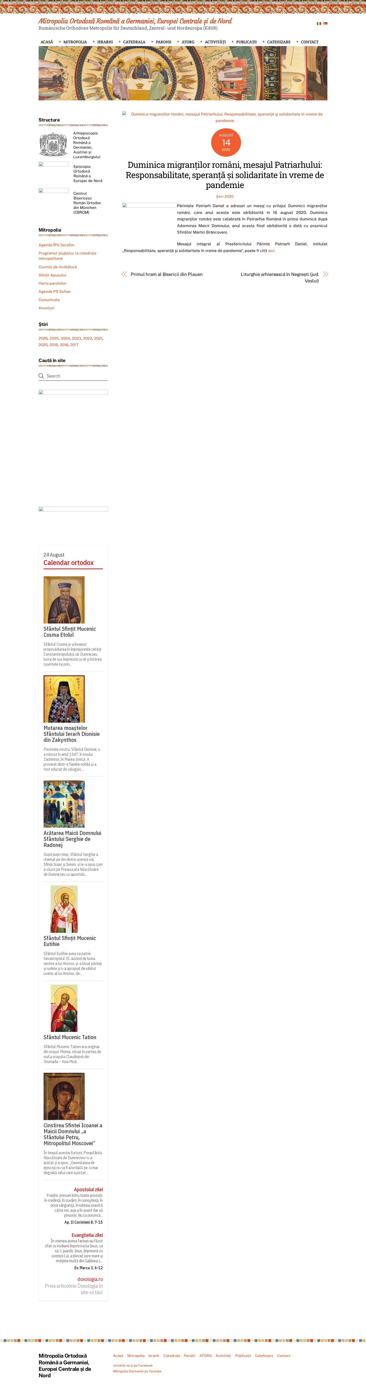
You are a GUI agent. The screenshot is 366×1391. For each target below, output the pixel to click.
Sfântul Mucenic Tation (70, 1037)
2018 (64, 345)
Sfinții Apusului (52, 275)
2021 (98, 338)
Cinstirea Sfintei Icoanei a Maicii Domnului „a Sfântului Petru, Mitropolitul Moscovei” (73, 1134)
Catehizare (279, 42)
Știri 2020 (225, 196)
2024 (65, 338)
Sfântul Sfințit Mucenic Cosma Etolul (70, 632)
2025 (54, 338)
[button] (46, 73)
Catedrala (134, 42)
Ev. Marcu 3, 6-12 (88, 1267)
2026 (43, 338)
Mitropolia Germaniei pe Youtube (137, 1371)
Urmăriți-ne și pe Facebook (133, 1365)
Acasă (47, 42)
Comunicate (49, 300)
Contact (309, 42)
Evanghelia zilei (87, 1235)
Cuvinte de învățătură (58, 267)
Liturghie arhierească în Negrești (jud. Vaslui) (280, 277)
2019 (54, 345)
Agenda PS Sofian (55, 291)
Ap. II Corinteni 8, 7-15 (83, 1222)
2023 (76, 338)
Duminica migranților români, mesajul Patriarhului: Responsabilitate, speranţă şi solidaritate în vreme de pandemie (225, 174)
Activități (215, 42)
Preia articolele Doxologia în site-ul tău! (74, 1289)
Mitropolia (75, 42)
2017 (74, 345)
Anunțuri (46, 308)
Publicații (246, 42)
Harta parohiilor (53, 283)
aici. (272, 250)
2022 (87, 338)
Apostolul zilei (88, 1189)
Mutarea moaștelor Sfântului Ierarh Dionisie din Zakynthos (72, 734)
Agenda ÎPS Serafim (56, 245)
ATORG (188, 42)
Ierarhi (105, 42)
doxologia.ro (90, 1279)
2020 (43, 345)
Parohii (163, 42)
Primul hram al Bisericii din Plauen (167, 274)
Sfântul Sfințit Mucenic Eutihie (70, 941)
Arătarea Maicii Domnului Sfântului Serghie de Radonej (72, 839)
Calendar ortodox (69, 562)
